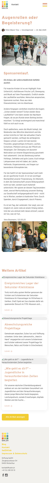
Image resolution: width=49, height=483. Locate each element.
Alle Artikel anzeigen (15, 417)
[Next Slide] (42, 236)
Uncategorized (28, 30)
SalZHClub (7, 450)
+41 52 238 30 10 (8, 470)
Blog (4, 444)
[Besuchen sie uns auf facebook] (3, 476)
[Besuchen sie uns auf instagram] (6, 476)
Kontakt (15, 4)
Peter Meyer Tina (12, 30)
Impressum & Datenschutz (14, 453)
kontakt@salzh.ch (8, 468)
